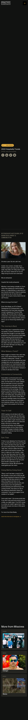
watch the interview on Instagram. (10, 516)
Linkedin (6, 155)
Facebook (2, 155)
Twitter (10, 155)
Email (14, 155)
